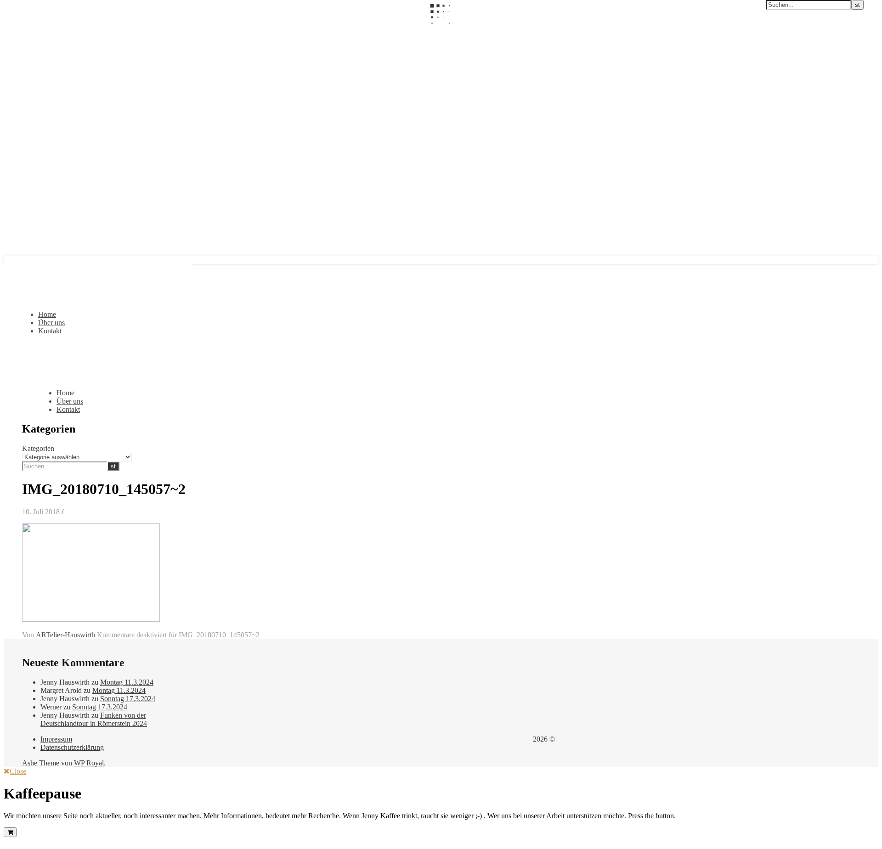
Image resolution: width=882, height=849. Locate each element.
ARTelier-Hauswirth (65, 635)
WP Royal (89, 763)
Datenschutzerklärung (72, 747)
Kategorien (38, 448)
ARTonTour (22, 31)
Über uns (51, 322)
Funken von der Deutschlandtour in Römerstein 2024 (93, 719)
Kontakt (50, 331)
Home (47, 314)
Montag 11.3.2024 (126, 682)
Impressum (56, 739)
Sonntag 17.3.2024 (127, 699)
